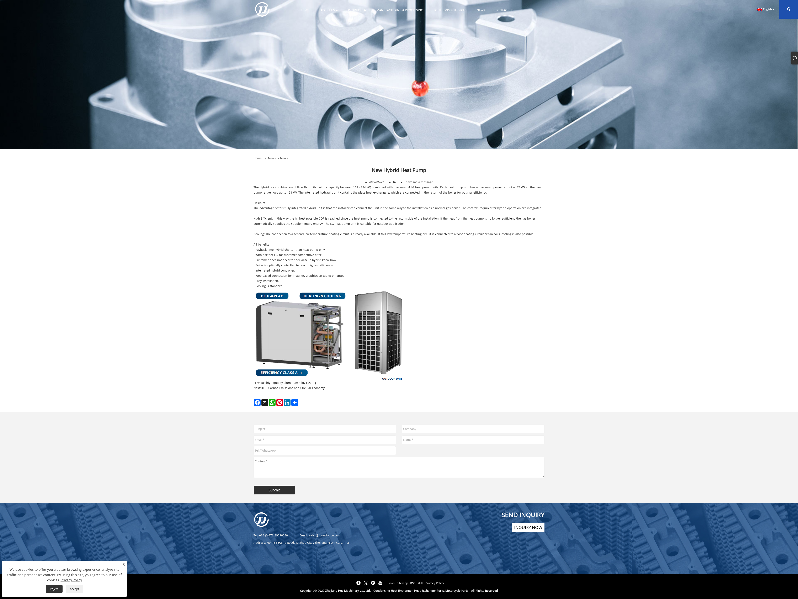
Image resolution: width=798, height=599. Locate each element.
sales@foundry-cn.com (325, 535)
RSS (412, 583)
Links (391, 583)
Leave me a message (418, 182)
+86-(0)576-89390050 (273, 535)
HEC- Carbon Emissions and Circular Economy (293, 388)
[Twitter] (366, 583)
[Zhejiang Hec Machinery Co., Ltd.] (262, 9)
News (272, 158)
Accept (74, 589)
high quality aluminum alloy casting (291, 383)
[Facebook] (358, 583)
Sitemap (402, 583)
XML (420, 583)
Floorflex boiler (307, 187)
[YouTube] (380, 583)
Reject (54, 589)
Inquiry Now (528, 527)
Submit (274, 490)
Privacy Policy (434, 583)
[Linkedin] (373, 583)
